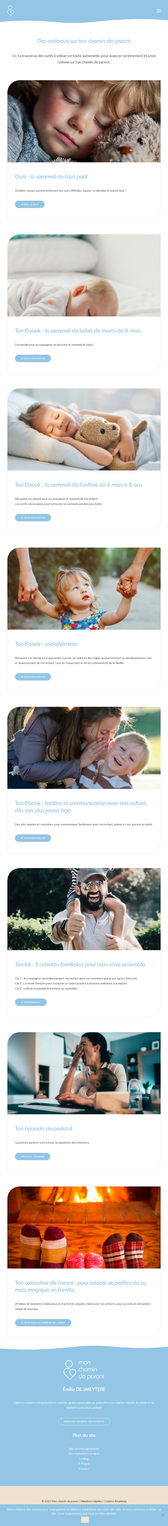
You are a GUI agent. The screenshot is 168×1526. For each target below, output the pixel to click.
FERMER (157, 25)
